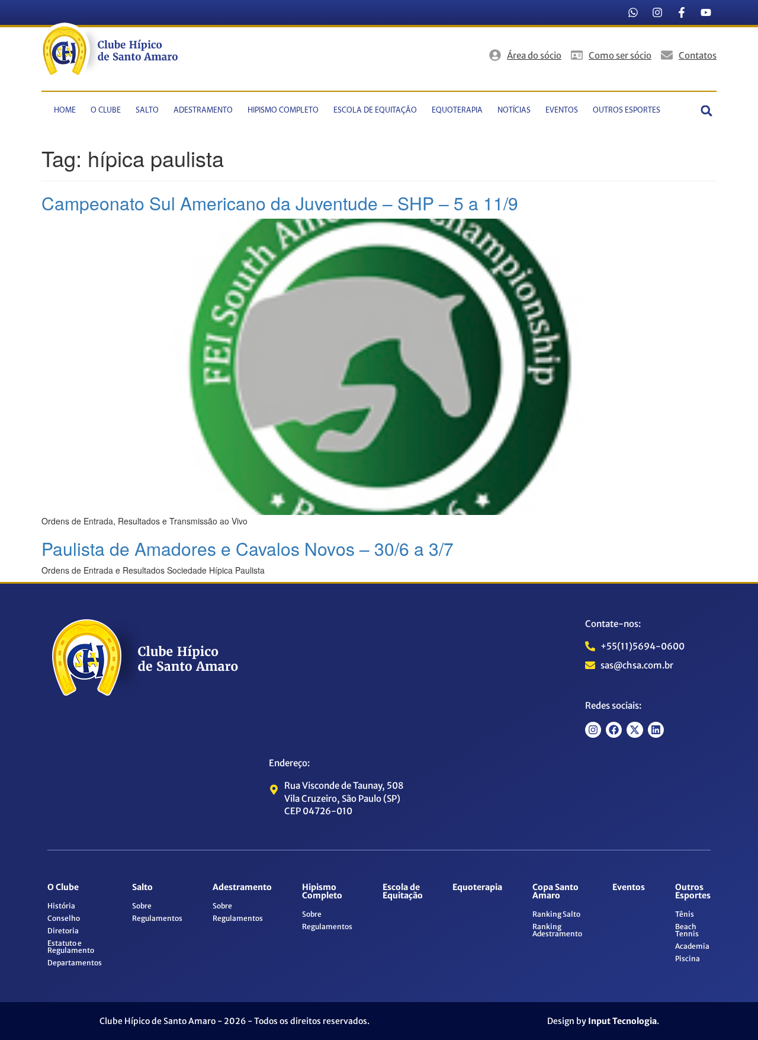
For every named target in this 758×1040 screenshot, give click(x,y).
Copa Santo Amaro (555, 891)
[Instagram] (657, 12)
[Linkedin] (656, 730)
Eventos (561, 110)
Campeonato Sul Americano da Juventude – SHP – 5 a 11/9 (279, 203)
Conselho (63, 918)
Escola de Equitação (375, 110)
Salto (147, 110)
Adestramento (203, 110)
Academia (692, 946)
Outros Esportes (626, 110)
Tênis (684, 914)
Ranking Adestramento (557, 930)
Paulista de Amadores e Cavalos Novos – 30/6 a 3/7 (247, 548)
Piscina (687, 958)
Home (65, 110)
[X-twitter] (635, 730)
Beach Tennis (687, 930)
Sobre (142, 905)
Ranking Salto (556, 914)
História (61, 905)
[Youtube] (706, 12)
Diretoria (63, 930)
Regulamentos (157, 918)
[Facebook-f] (681, 12)
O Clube (106, 110)
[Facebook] (614, 730)
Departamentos (74, 962)
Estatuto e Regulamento (70, 947)
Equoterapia (457, 110)
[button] (706, 110)
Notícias (514, 110)
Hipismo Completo (283, 110)
